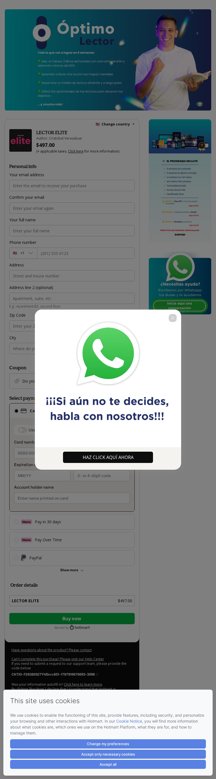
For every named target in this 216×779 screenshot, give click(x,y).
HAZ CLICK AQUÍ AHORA (108, 457)
